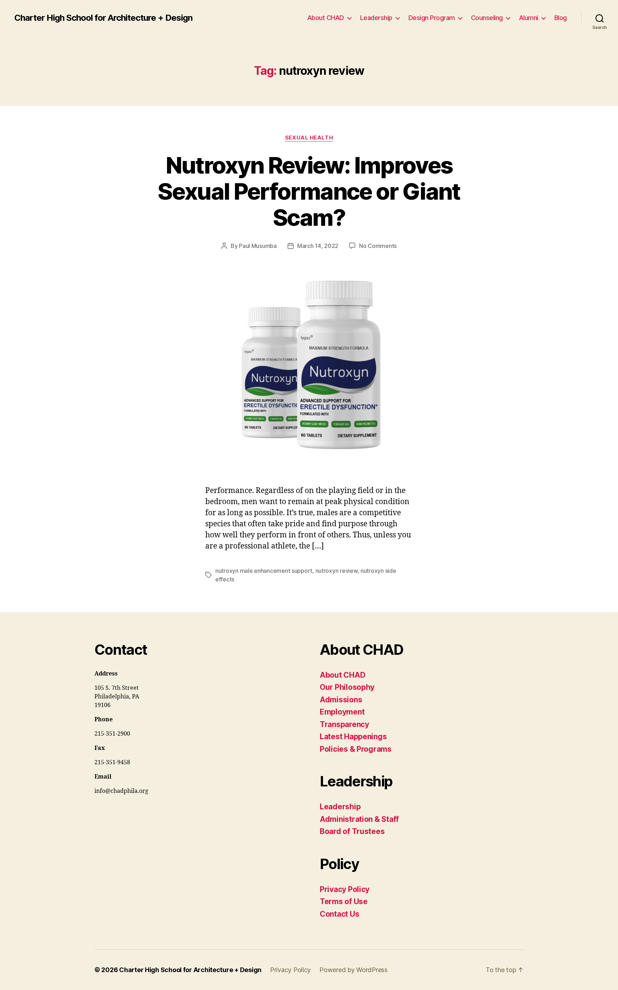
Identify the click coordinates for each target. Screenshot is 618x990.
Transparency (344, 724)
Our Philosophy (347, 687)
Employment (342, 711)
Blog (560, 17)
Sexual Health (309, 138)
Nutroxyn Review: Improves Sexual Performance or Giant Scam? (309, 191)
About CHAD (325, 17)
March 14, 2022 (317, 245)
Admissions (341, 699)
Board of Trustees (352, 831)
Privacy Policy (344, 889)
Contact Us (339, 913)
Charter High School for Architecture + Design (103, 18)
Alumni (528, 17)
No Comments (378, 245)
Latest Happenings (353, 736)
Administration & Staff (359, 819)
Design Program (431, 17)
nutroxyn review (336, 570)
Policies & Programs (356, 749)
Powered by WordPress (353, 970)
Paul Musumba (258, 245)
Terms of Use (344, 901)
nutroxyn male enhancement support (263, 570)
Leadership (376, 17)
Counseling (487, 17)
